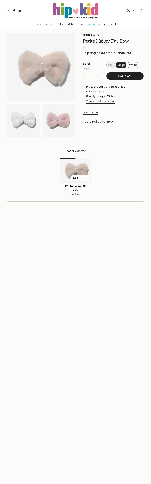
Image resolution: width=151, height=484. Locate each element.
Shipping (89, 53)
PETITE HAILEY (91, 35)
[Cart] (141, 10)
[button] (44, 24)
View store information (100, 101)
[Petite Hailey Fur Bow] (75, 170)
